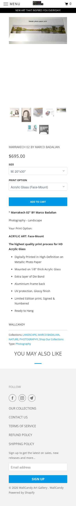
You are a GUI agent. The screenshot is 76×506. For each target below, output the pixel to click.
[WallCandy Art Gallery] (38, 4)
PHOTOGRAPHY (28, 339)
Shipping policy (21, 444)
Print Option (18, 180)
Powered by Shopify (21, 492)
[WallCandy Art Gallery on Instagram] (23, 398)
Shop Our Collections (51, 339)
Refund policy (20, 435)
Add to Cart (38, 202)
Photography (23, 344)
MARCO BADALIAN (48, 334)
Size (11, 164)
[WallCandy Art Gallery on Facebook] (13, 398)
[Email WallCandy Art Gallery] (32, 398)
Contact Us (18, 417)
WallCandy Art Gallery (33, 488)
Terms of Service (22, 426)
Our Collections (22, 408)
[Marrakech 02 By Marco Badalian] (38, 30)
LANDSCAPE (30, 334)
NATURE (13, 339)
